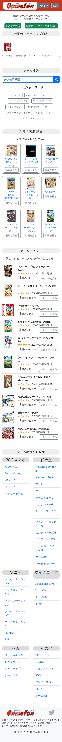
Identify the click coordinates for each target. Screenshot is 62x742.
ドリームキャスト (15, 655)
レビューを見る (49, 278)
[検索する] (56, 79)
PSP (7, 639)
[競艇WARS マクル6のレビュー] (8, 416)
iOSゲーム (11, 467)
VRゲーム (10, 480)
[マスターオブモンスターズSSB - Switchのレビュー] (8, 270)
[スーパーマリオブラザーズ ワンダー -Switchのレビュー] (8, 342)
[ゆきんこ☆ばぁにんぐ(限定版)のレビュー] (8, 432)
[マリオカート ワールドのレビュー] (8, 309)
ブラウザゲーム (14, 493)
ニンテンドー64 (44, 504)
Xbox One (41, 590)
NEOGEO (41, 662)
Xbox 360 (41, 597)
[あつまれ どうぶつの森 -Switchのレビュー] (8, 325)
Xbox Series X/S (44, 584)
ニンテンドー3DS (45, 532)
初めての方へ (13, 25)
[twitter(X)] (52, 712)
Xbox (38, 604)
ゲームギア (11, 675)
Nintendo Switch (45, 477)
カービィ (49, 106)
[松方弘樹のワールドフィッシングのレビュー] (8, 400)
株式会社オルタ (39, 732)
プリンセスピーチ (42, 101)
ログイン (43, 5)
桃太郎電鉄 (34, 106)
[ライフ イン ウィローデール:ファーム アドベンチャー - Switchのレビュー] (8, 361)
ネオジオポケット (46, 668)
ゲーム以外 (42, 695)
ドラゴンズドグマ (44, 112)
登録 (55, 5)
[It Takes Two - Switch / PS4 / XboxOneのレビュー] (8, 381)
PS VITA (9, 633)
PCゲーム (10, 487)
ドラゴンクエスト (18, 101)
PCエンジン (42, 655)
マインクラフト (15, 106)
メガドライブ (13, 668)
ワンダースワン (44, 682)
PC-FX (38, 689)
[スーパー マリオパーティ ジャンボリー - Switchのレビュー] (8, 290)
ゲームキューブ (44, 497)
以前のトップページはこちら (41, 25)
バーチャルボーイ (46, 563)
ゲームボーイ (43, 557)
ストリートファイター (18, 112)
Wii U (38, 484)
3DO (38, 675)
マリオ (17, 95)
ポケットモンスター (36, 95)
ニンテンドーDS (45, 539)
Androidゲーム (14, 473)
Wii (37, 491)
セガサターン (13, 662)
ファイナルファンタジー (31, 118)
